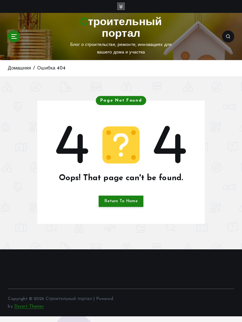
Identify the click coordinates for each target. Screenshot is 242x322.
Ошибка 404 (51, 68)
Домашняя (19, 68)
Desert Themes (29, 306)
